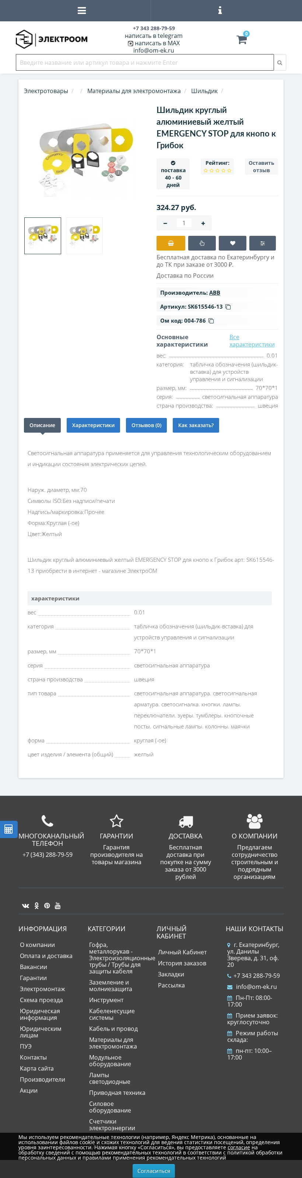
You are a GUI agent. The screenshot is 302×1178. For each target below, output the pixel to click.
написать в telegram (154, 36)
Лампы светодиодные (109, 1078)
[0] (241, 41)
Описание (42, 425)
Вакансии (33, 967)
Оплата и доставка (46, 956)
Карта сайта (37, 1068)
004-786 (195, 320)
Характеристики (93, 425)
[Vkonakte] (23, 903)
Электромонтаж (42, 989)
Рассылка (171, 985)
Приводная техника (117, 1093)
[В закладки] (232, 243)
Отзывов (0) (146, 425)
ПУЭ (26, 1046)
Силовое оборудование (110, 1107)
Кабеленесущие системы (112, 1014)
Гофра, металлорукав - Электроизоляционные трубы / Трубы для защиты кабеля (122, 958)
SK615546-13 (205, 306)
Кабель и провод (113, 1029)
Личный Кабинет (182, 952)
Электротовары (46, 91)
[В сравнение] (262, 243)
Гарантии (33, 978)
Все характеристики (252, 340)
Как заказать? (196, 425)
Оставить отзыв (261, 166)
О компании (37, 945)
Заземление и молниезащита (110, 985)
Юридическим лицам (41, 1032)
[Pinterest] (45, 903)
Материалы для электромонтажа (113, 1043)
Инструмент (106, 1000)
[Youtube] (55, 903)
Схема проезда (41, 1000)
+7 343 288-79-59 (256, 976)
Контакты (33, 1057)
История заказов (182, 963)
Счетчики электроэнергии (112, 1124)
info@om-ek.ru (153, 50)
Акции (29, 1090)
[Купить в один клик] (202, 243)
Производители (42, 1079)
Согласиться (153, 1170)
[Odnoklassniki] (35, 903)
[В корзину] (171, 243)
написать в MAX (157, 43)
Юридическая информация (40, 1014)
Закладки (171, 974)
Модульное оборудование (110, 1060)
